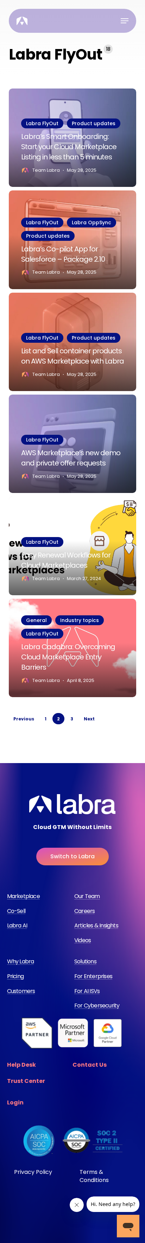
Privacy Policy (33, 1172)
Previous (23, 719)
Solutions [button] (85, 961)
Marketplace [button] (23, 896)
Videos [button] (82, 940)
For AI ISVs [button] (87, 991)
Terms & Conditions (94, 1176)
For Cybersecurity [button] (96, 1006)
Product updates (93, 123)
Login (15, 1102)
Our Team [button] (87, 896)
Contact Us (89, 1065)
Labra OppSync (91, 222)
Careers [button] (84, 911)
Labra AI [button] (17, 925)
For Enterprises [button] (93, 976)
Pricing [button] (15, 976)
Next (89, 719)
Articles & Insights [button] (96, 925)
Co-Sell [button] (16, 911)
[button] (124, 20)
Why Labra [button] (20, 961)
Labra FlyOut (42, 123)
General (36, 620)
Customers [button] (21, 991)
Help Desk (21, 1065)
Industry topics (79, 620)
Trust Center (26, 1081)
